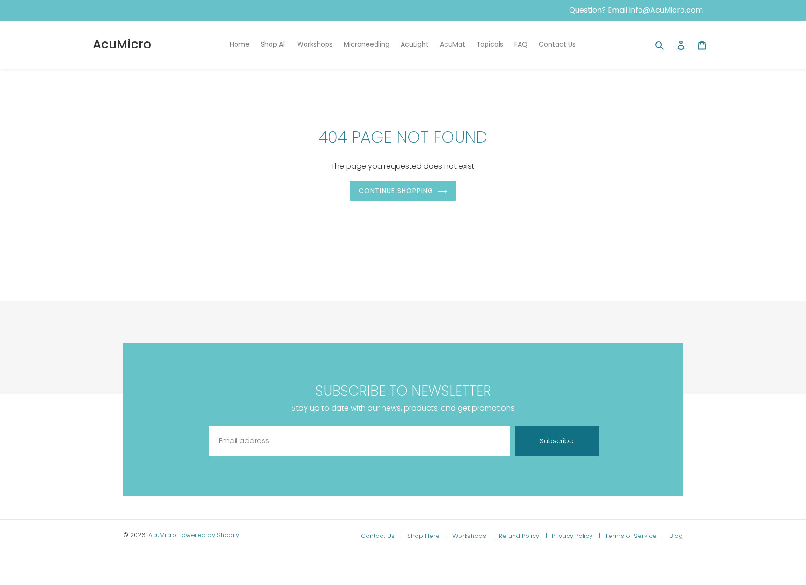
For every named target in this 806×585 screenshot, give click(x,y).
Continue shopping (396, 190)
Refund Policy (520, 535)
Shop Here (424, 535)
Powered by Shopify (208, 534)
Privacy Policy (573, 535)
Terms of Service (632, 535)
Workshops (470, 535)
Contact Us (378, 535)
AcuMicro (122, 44)
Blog (676, 535)
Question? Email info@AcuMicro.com (636, 10)
